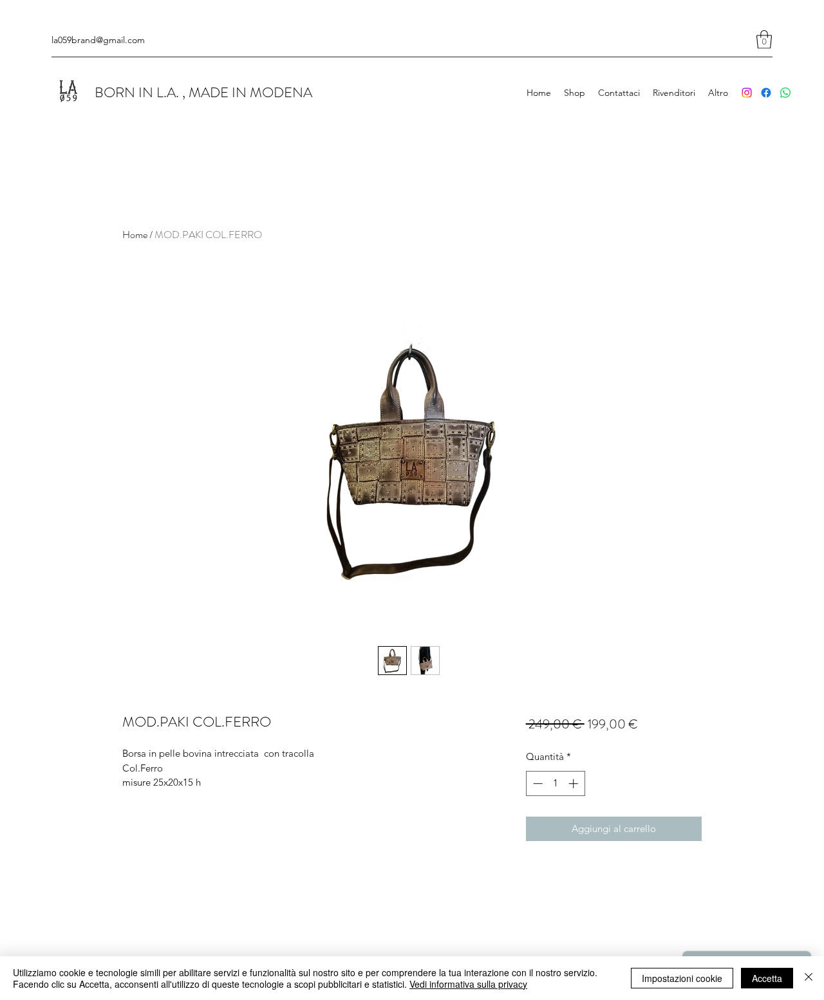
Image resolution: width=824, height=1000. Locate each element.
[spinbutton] (555, 783)
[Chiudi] (808, 978)
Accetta (767, 978)
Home (134, 234)
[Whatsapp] (785, 92)
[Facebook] (766, 92)
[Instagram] (746, 92)
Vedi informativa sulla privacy (468, 983)
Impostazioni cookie (682, 978)
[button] (764, 39)
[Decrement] (536, 783)
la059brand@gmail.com (98, 40)
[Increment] (574, 783)
